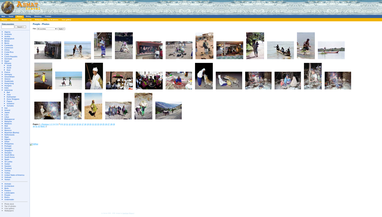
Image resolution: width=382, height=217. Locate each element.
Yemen (7, 180)
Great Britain (9, 77)
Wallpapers (39, 20)
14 (75, 124)
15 (77, 124)
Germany (8, 74)
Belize (7, 41)
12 (70, 124)
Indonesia (8, 90)
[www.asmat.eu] (21, 14)
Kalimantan (11, 97)
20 (90, 124)
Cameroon (8, 48)
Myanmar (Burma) (11, 133)
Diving (28, 16)
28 (111, 124)
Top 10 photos (52, 20)
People (7, 195)
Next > (43, 126)
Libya (6, 117)
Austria (7, 36)
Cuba (6, 54)
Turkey (7, 173)
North (9, 68)
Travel (11, 16)
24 (101, 124)
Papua (9, 101)
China (6, 50)
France (7, 72)
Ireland (7, 110)
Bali (8, 92)
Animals (7, 184)
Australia (8, 34)
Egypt (6, 61)
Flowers (7, 191)
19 (88, 124)
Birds (6, 188)
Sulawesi (10, 104)
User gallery (66, 20)
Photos (19, 16)
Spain (6, 159)
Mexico (7, 128)
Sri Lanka (8, 162)
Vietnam (7, 177)
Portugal (7, 146)
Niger (6, 137)
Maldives (8, 124)
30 (34, 126)
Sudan (7, 164)
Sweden (7, 166)
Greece (7, 79)
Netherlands (9, 135)
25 (103, 124)
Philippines (9, 144)
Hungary (7, 86)
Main (3, 16)
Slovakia (7, 153)
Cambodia (8, 45)
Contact (48, 16)
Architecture (9, 186)
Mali (6, 126)
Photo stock (26, 20)
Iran (6, 108)
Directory (37, 16)
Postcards (15, 20)
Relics (7, 197)
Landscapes (9, 193)
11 (67, 124)
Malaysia (8, 121)
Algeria (7, 32)
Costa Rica (8, 52)
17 (83, 124)
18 (85, 124)
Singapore (8, 150)
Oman (6, 142)
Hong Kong (9, 83)
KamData (125, 213)
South (9, 66)
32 (39, 126)
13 (72, 124)
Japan (7, 112)
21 (93, 124)
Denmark (8, 59)
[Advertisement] (89, 6)
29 (114, 124)
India (6, 88)
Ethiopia (7, 63)
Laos (6, 115)
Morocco (7, 130)
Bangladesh (9, 39)
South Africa (9, 155)
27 (109, 124)
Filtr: (35, 29)
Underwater (9, 200)
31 (36, 126)
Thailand (8, 168)
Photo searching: (8, 24)
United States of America (14, 175)
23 (98, 124)
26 (106, 124)
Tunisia (7, 171)
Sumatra (10, 106)
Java (9, 95)
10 (65, 124)
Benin (6, 43)
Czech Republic (10, 57)
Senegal (7, 148)
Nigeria (7, 139)
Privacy (131, 213)
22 (96, 124)
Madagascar (9, 119)
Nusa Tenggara (13, 99)
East (8, 70)
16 (80, 124)
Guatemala (8, 81)
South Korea (9, 157)
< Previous (44, 124)
